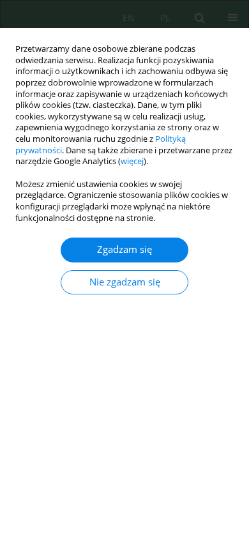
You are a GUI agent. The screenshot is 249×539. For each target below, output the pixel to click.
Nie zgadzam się (124, 282)
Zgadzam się (124, 249)
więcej (132, 161)
